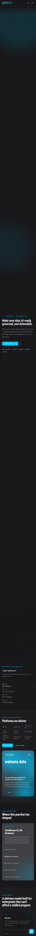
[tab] (6, 792)
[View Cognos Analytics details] (29, 754)
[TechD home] (7, 2)
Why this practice (6, 349)
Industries (20, 349)
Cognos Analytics (5, 731)
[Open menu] (32, 3)
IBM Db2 (5, 726)
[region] (18, 773)
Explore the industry (10, 849)
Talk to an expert (9, 343)
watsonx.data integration (28, 737)
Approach (27, 349)
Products (14, 349)
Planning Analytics (16, 731)
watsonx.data (17, 726)
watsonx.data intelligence (17, 737)
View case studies (20, 745)
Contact (5, 351)
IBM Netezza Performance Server (6, 737)
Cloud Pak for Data (28, 726)
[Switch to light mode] (28, 3)
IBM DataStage (28, 731)
